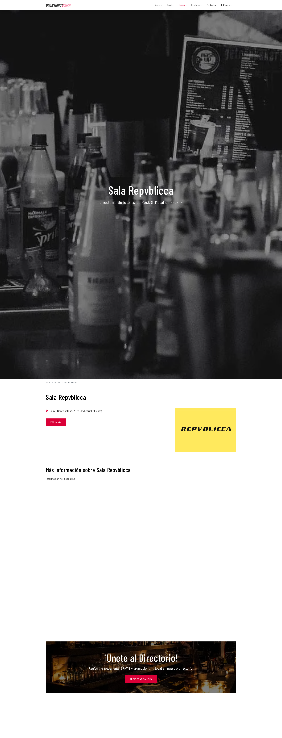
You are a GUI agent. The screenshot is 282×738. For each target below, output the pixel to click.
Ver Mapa (56, 422)
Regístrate (196, 5)
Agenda (158, 5)
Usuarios (227, 5)
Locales (183, 5)
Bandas (170, 5)
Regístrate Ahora (141, 679)
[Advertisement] (76, 503)
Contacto (211, 5)
